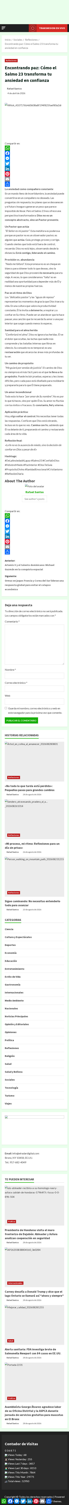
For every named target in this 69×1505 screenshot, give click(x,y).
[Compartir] (34, 184)
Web (7, 695)
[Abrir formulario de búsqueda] (25, 28)
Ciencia (9, 929)
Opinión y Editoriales (17, 1024)
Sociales (10, 1079)
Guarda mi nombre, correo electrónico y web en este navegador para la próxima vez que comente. (35, 710)
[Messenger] (34, 158)
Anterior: (29, 565)
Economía (11, 952)
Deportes (10, 945)
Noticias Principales (16, 1016)
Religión (10, 1056)
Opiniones (11, 1032)
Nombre (10, 669)
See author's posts (34, 498)
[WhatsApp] (34, 148)
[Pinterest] (34, 173)
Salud (8, 1063)
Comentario (12, 621)
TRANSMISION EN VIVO (52, 28)
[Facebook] (34, 153)
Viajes (8, 1103)
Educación (11, 960)
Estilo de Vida (13, 976)
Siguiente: (34, 582)
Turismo (9, 1095)
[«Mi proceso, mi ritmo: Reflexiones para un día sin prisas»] (34, 819)
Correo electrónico (16, 682)
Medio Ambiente (14, 1000)
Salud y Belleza (13, 1071)
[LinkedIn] (34, 168)
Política (9, 1040)
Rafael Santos (14, 88)
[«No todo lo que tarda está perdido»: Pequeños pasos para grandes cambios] (34, 762)
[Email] (34, 179)
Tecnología (11, 1087)
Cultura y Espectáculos (18, 937)
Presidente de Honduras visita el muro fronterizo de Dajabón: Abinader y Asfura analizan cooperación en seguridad (31, 1234)
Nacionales (11, 1008)
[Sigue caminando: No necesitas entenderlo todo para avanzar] (34, 877)
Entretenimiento (14, 968)
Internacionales (14, 992)
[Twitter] (34, 163)
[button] (3, 28)
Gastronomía (12, 984)
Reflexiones (11, 60)
